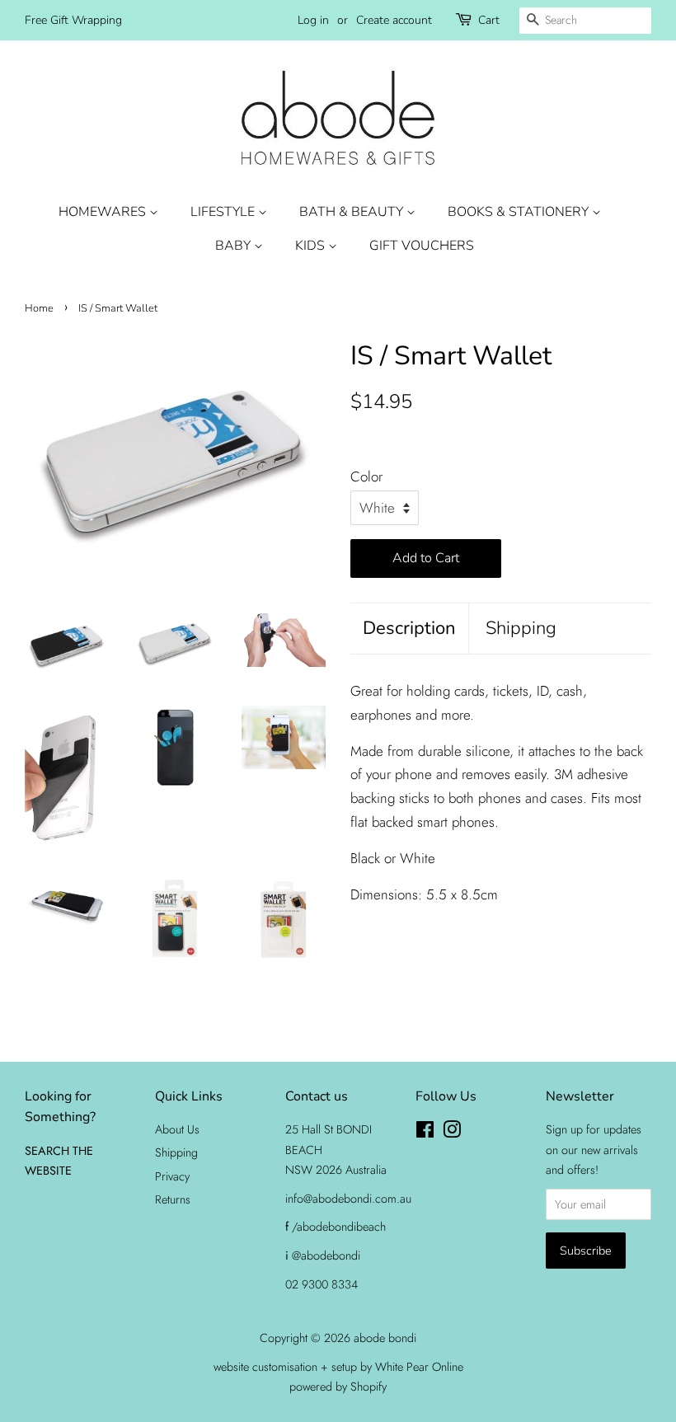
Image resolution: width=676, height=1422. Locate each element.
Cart (489, 20)
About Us (177, 1129)
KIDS (311, 246)
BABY (234, 246)
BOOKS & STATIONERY (520, 212)
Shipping (521, 628)
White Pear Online (419, 1367)
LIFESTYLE (224, 212)
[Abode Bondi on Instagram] (452, 1132)
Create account (394, 20)
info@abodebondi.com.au (348, 1198)
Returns (172, 1199)
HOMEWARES (104, 212)
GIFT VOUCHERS (421, 246)
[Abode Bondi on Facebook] (424, 1132)
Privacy (172, 1176)
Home (39, 308)
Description (409, 628)
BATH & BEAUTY (352, 212)
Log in (313, 20)
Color (366, 476)
